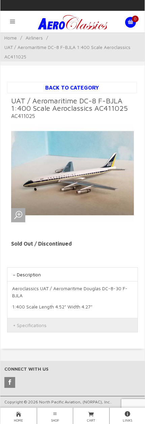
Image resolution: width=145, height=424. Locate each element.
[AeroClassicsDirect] (72, 22)
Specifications (32, 325)
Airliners (34, 38)
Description (29, 274)
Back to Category (72, 87)
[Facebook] (9, 382)
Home (10, 38)
